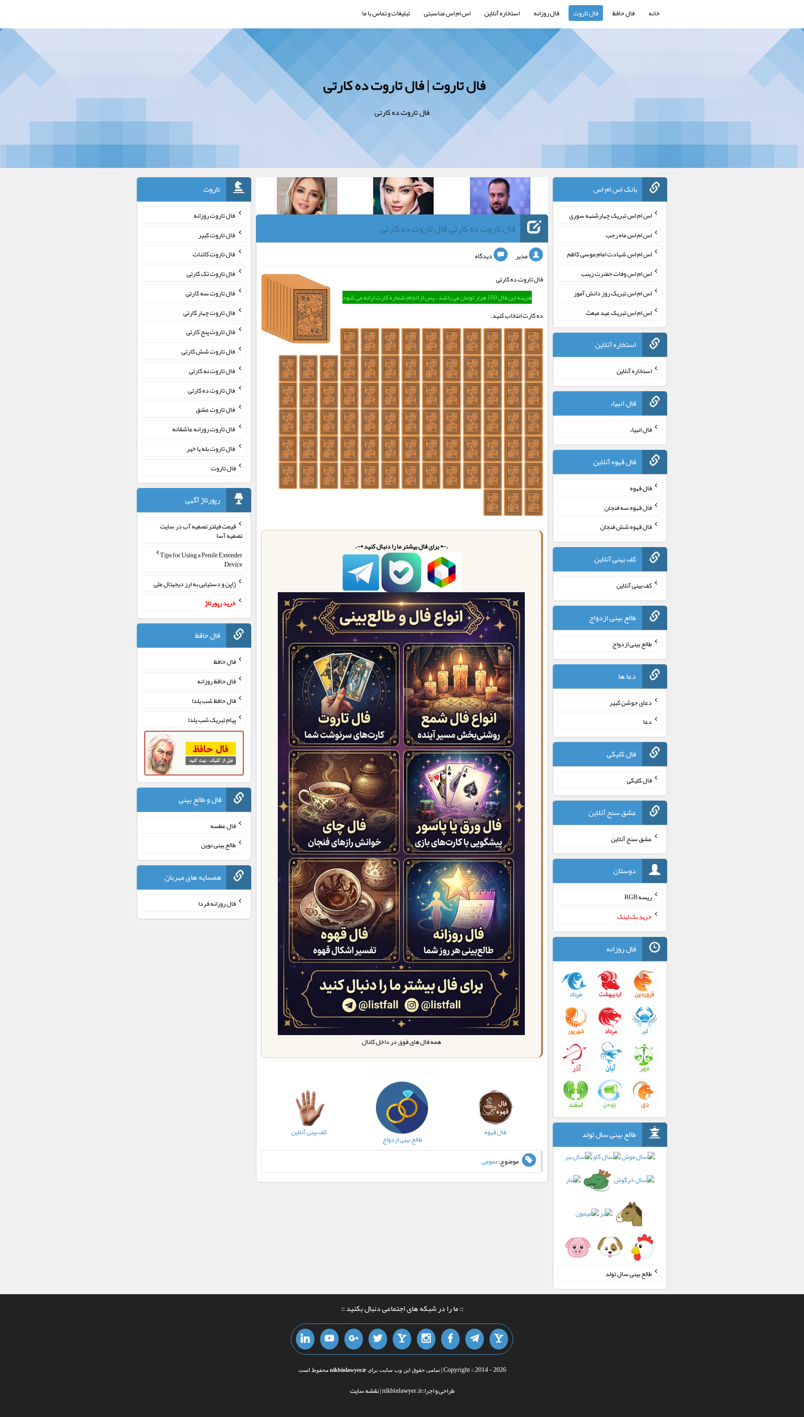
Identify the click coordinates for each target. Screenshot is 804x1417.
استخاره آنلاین (502, 13)
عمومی (490, 1161)
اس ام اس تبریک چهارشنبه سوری (610, 215)
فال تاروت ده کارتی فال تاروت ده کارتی (448, 228)
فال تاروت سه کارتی (211, 293)
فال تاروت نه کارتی (212, 370)
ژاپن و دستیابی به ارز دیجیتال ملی (195, 583)
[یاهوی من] (498, 1339)
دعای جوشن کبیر (631, 701)
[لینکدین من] (305, 1339)
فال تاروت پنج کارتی (211, 331)
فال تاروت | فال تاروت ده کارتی (404, 85)
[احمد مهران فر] (500, 197)
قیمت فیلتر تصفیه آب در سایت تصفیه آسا (201, 531)
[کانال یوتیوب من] (329, 1339)
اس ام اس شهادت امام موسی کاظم (609, 254)
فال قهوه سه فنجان (628, 507)
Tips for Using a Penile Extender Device (201, 559)
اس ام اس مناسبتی (447, 13)
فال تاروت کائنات (214, 254)
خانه (654, 13)
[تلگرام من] (474, 1339)
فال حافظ (623, 13)
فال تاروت (585, 13)
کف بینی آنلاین (634, 585)
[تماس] (402, 1339)
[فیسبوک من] (450, 1339)
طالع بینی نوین (218, 844)
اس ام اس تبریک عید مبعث (619, 312)
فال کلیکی (639, 780)
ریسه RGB (638, 896)
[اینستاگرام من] (426, 1339)
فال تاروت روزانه (215, 215)
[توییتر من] (377, 1339)
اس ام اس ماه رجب (629, 234)
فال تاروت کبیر (217, 234)
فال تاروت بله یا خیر (211, 448)
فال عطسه (223, 825)
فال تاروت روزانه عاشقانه (204, 428)
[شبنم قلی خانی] (307, 197)
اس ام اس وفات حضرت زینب (616, 273)
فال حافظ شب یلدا (214, 700)
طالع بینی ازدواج (632, 643)
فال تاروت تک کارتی (211, 273)
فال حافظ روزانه (216, 681)
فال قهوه (641, 488)
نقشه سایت (364, 1390)
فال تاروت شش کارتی (208, 351)
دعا (647, 721)
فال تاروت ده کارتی (212, 389)
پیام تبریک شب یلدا (212, 719)
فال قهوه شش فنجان (626, 526)
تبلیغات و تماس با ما (386, 13)
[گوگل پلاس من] (353, 1339)
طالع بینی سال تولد (628, 1273)
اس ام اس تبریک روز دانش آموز (613, 293)
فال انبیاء (641, 429)
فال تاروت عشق (216, 409)
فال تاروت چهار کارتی (209, 312)
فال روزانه (546, 13)
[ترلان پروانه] (403, 197)
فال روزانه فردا (217, 903)
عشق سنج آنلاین (631, 838)
